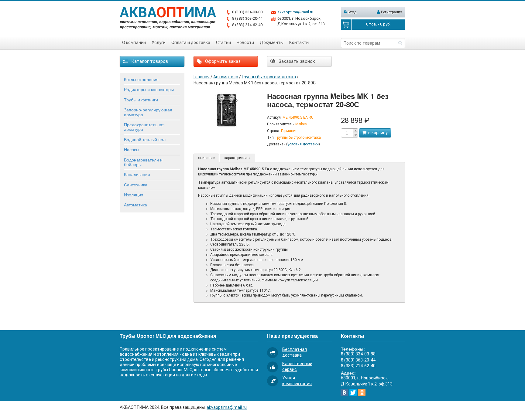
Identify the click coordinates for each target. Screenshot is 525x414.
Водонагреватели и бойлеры (143, 162)
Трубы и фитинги (141, 100)
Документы (271, 42)
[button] (355, 131)
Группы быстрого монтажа (269, 76)
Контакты (299, 42)
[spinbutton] (347, 133)
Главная (202, 76)
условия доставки (303, 144)
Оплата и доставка (190, 42)
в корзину (377, 132)
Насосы (131, 149)
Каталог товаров (149, 61)
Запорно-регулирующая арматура (148, 112)
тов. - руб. (378, 24)
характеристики (237, 158)
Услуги (159, 42)
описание (206, 158)
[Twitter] (353, 392)
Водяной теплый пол (145, 139)
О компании (134, 42)
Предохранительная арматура (144, 126)
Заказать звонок (296, 61)
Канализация (137, 174)
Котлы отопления (141, 79)
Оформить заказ (222, 61)
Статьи (223, 42)
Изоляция (133, 195)
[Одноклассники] (361, 392)
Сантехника (135, 185)
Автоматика (135, 205)
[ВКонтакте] (344, 392)
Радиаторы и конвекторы (149, 89)
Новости (245, 42)
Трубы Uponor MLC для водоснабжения (168, 335)
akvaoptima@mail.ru (295, 12)
